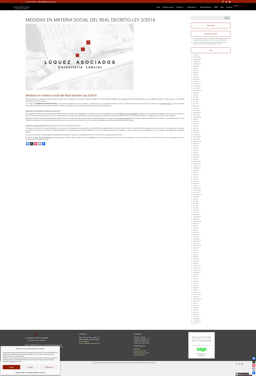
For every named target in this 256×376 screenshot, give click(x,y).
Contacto (229, 7)
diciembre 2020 (196, 188)
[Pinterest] (254, 365)
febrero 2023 (196, 130)
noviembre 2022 (197, 137)
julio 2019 (195, 225)
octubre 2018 (196, 243)
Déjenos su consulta (244, 374)
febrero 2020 (196, 210)
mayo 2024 (195, 99)
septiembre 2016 (197, 299)
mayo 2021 (195, 177)
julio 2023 (195, 119)
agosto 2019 (196, 223)
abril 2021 (195, 179)
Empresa (179, 7)
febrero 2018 (196, 261)
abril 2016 (195, 310)
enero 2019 (195, 236)
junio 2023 (195, 121)
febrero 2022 (196, 157)
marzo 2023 (196, 128)
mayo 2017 (195, 281)
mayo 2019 (195, 228)
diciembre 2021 (196, 161)
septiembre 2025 (197, 64)
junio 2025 (195, 70)
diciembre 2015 (196, 319)
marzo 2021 (196, 181)
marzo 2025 (196, 77)
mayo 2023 (195, 123)
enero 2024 (195, 108)
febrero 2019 (196, 234)
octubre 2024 (196, 88)
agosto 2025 (196, 66)
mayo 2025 (195, 72)
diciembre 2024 (196, 83)
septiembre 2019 (197, 221)
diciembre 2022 (196, 134)
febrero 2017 (196, 287)
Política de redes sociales (141, 353)
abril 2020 (195, 205)
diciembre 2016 (196, 292)
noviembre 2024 (197, 86)
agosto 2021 (196, 170)
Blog (222, 7)
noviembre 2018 (197, 241)
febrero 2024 (196, 106)
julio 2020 (195, 199)
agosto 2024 (196, 92)
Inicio (158, 7)
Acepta (11, 367)
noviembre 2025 (197, 59)
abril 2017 (195, 283)
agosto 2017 (196, 274)
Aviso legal (42, 372)
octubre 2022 (196, 139)
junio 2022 (195, 148)
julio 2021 (195, 172)
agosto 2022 (196, 143)
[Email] (254, 369)
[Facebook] (254, 358)
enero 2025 (195, 81)
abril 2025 (195, 75)
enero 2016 (195, 316)
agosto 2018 (196, 247)
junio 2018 (195, 252)
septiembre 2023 (197, 117)
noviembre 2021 (197, 163)
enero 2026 (195, 55)
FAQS (216, 7)
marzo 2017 (196, 285)
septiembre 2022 (197, 141)
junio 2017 (195, 279)
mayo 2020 (195, 203)
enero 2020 (195, 212)
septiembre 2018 (197, 245)
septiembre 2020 (197, 194)
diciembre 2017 (196, 265)
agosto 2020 (196, 197)
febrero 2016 (196, 314)
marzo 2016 (196, 312)
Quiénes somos (168, 7)
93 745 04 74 (85, 341)
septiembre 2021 (197, 168)
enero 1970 (195, 323)
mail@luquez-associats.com (92, 343)
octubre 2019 (196, 219)
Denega (30, 367)
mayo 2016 (195, 307)
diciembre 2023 (196, 110)
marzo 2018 (196, 259)
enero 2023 (195, 132)
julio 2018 (195, 250)
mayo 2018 (195, 254)
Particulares (191, 7)
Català (236, 6)
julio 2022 (195, 146)
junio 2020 (195, 201)
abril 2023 (195, 126)
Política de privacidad (32, 372)
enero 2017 (195, 290)
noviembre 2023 (197, 112)
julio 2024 (195, 95)
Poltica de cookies (20, 372)
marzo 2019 (196, 232)
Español (240, 6)
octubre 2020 (196, 192)
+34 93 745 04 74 (32, 2)
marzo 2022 (196, 154)
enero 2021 (195, 185)
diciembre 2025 (196, 57)
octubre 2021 (196, 165)
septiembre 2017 (197, 272)
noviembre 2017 (197, 268)
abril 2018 (195, 256)
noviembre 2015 (197, 321)
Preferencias (49, 367)
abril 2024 (195, 101)
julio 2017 (195, 276)
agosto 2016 (196, 301)
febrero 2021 (196, 183)
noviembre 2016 (197, 294)
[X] (254, 362)
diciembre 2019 (196, 214)
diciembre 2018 (196, 239)
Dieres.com (114, 363)
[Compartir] (254, 373)
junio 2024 (195, 97)
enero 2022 (195, 159)
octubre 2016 (196, 296)
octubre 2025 (196, 61)
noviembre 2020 (197, 190)
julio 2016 (195, 303)
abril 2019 (195, 230)
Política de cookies (139, 355)
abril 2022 (195, 152)
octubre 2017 (196, 270)
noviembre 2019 (197, 217)
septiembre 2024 (197, 90)
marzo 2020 (196, 208)
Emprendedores (205, 7)
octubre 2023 (196, 114)
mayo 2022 (195, 150)
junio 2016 (195, 305)
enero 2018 (195, 263)
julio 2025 (195, 68)
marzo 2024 (196, 103)
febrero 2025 (196, 79)
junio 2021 (195, 174)
